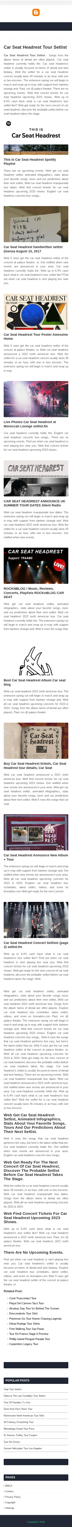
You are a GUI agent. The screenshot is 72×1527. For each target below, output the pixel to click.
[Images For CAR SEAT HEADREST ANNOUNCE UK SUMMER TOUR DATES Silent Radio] (36, 478)
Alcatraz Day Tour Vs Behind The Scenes (34, 1308)
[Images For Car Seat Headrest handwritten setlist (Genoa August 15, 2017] (36, 224)
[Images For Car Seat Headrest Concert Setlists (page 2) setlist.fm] (36, 920)
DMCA (8, 1485)
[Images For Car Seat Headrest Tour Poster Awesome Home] (36, 312)
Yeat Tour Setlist (12, 1389)
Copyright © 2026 (36, 1522)
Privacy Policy (13, 1497)
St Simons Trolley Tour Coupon (20, 1435)
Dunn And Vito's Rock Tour (18, 1409)
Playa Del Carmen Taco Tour (26, 1303)
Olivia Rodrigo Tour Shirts (24, 1323)
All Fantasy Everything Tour (18, 1422)
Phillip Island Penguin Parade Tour (29, 1339)
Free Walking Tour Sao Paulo (26, 1328)
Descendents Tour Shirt (23, 1313)
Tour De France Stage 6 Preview (28, 1333)
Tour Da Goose (12, 1442)
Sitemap (9, 1508)
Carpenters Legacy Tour (23, 1344)
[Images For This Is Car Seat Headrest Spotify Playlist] (36, 137)
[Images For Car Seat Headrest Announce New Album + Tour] (36, 832)
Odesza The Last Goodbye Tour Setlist (24, 1395)
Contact (9, 1491)
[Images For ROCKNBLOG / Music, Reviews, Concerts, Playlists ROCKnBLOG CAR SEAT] (36, 566)
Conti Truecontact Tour (22, 1298)
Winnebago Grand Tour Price (19, 1428)
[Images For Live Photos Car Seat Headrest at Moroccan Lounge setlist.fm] (36, 399)
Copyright (10, 1502)
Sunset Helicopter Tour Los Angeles (23, 1448)
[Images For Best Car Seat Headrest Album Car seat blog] (36, 657)
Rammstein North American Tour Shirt (24, 1415)
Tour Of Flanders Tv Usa (17, 1402)
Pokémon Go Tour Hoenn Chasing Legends (35, 1318)
